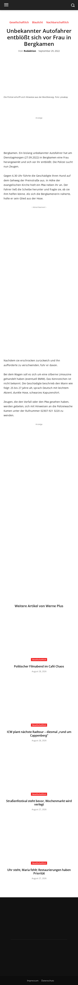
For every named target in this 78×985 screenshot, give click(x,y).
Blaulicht (37, 22)
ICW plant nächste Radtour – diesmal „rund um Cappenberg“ (39, 733)
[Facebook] (28, 107)
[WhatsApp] (53, 107)
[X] (36, 107)
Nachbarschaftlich (57, 22)
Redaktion (30, 51)
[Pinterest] (44, 107)
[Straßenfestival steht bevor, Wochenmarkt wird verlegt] (39, 771)
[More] (61, 107)
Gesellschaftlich (19, 22)
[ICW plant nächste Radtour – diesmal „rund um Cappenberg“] (39, 702)
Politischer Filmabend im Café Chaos (39, 666)
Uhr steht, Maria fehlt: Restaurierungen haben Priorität (39, 871)
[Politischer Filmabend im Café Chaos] (39, 636)
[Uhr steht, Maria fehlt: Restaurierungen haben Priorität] (39, 840)
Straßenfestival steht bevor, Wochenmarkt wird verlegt (39, 802)
